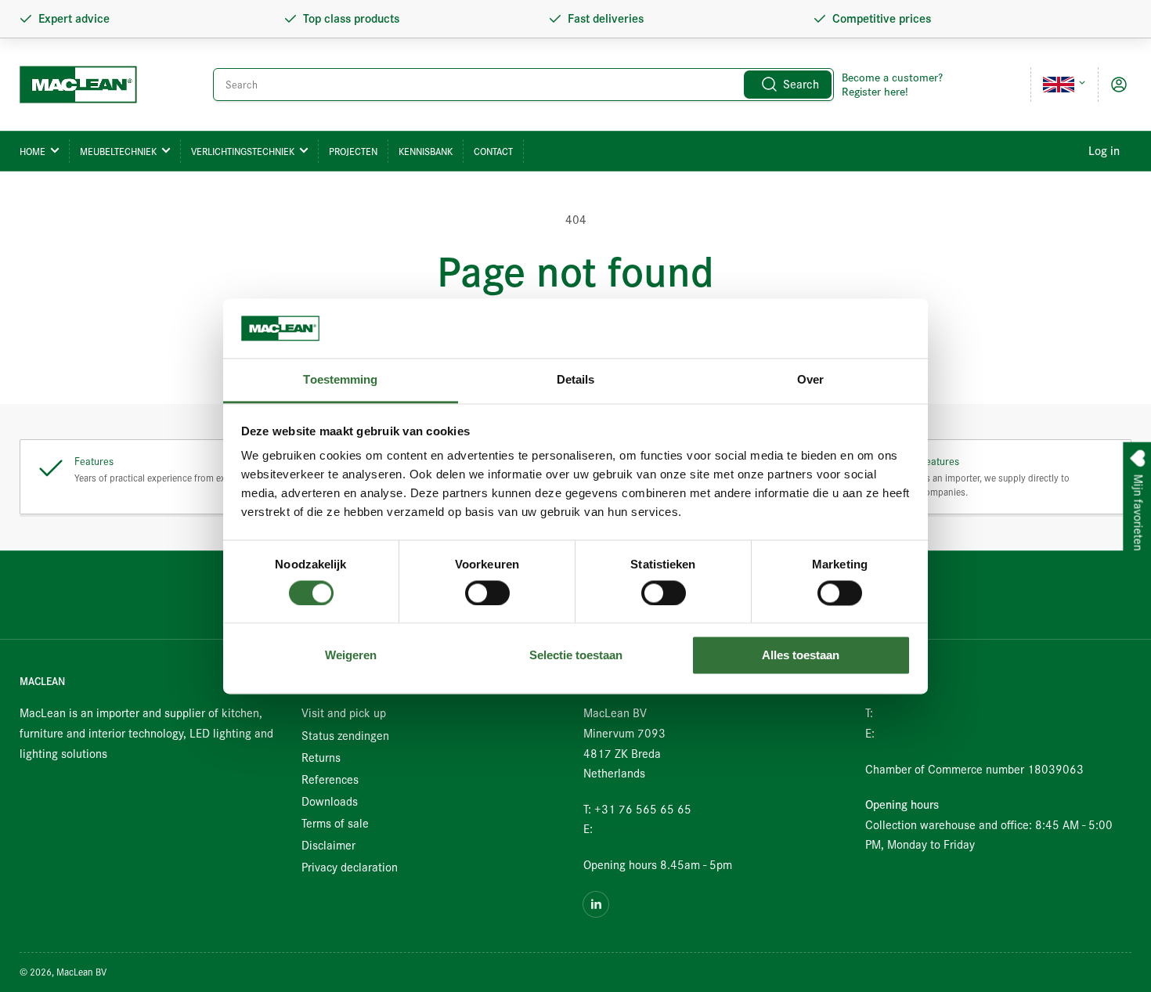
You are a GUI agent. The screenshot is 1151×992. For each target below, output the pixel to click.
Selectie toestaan (575, 655)
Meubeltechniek (118, 151)
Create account (1019, 151)
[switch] (487, 592)
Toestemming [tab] (340, 380)
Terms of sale (335, 824)
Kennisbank (426, 151)
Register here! (875, 92)
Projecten (353, 151)
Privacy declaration (349, 867)
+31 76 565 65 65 (924, 713)
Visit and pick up (343, 713)
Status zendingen (345, 736)
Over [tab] (810, 380)
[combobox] (523, 84)
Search (801, 85)
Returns (321, 758)
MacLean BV (81, 972)
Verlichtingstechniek (242, 151)
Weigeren (351, 655)
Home (32, 151)
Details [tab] (576, 380)
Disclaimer (328, 846)
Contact (493, 151)
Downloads (329, 802)
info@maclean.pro (641, 829)
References (330, 780)
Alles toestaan (800, 655)
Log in (1104, 151)
